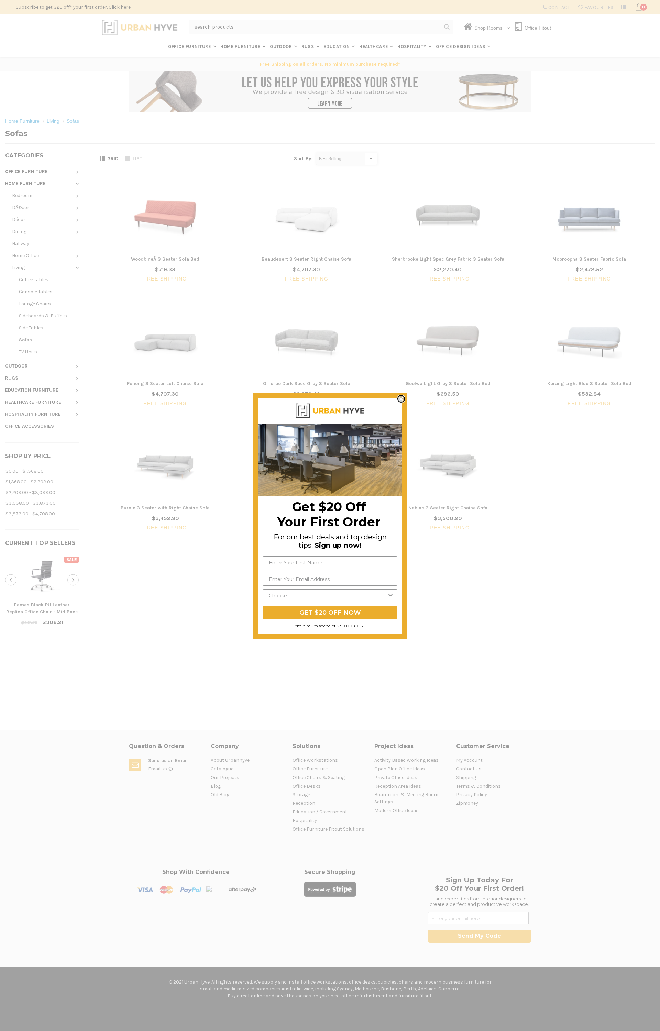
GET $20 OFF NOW (330, 612)
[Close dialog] (401, 398)
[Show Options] (390, 596)
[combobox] (328, 596)
